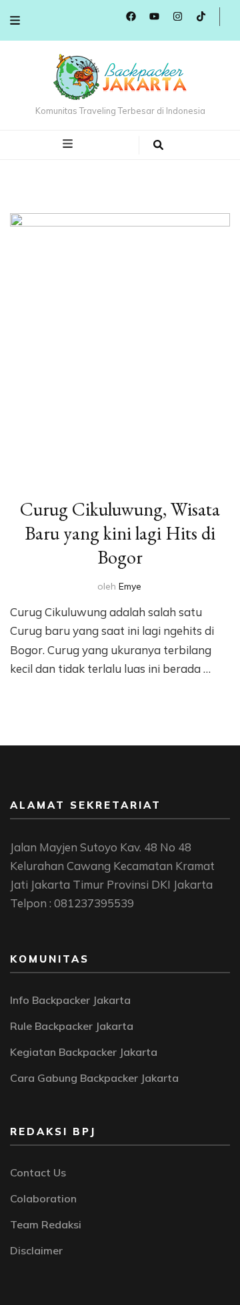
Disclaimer (36, 1250)
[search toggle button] (158, 145)
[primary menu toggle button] (69, 144)
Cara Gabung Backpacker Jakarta (94, 1078)
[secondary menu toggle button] (15, 20)
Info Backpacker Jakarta (70, 1000)
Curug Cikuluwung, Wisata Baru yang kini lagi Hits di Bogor (120, 533)
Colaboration (43, 1198)
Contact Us (38, 1172)
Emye (130, 586)
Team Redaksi (45, 1224)
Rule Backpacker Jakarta (71, 1026)
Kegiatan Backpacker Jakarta (83, 1052)
